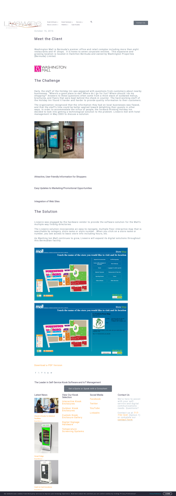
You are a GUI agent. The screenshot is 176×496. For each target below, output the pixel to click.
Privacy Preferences (155, 494)
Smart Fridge (39, 456)
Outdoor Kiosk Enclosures (70, 409)
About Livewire (52, 25)
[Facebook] (35, 372)
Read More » (38, 421)
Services (78, 22)
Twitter (94, 403)
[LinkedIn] (48, 372)
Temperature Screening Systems (73, 430)
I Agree (167, 494)
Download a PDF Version (48, 365)
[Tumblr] (45, 372)
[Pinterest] (42, 372)
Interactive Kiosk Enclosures (71, 402)
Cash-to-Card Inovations (43, 487)
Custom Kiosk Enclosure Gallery (72, 416)
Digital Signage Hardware (71, 423)
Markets (64, 25)
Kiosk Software (52, 22)
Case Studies (76, 25)
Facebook (95, 399)
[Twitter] (38, 372)
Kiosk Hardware (66, 22)
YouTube (95, 408)
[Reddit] (51, 372)
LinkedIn (95, 413)
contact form (125, 419)
